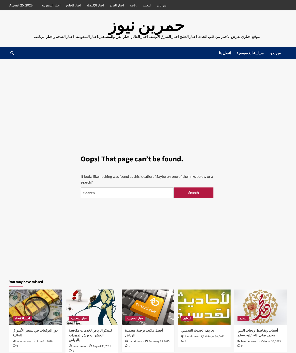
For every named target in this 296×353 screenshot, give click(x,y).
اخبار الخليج (73, 5)
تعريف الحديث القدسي (197, 330)
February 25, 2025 (159, 341)
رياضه (133, 5)
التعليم (147, 5)
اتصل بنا (225, 53)
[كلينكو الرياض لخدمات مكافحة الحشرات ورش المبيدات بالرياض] (91, 307)
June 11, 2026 (44, 341)
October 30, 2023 (215, 336)
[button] (12, 53)
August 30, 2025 (102, 346)
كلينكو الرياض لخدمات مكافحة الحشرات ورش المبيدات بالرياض (90, 335)
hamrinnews (23, 341)
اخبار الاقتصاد (95, 5)
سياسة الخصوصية (250, 53)
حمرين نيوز (147, 25)
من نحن (275, 53)
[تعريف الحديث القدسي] (204, 307)
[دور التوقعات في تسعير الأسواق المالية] (35, 307)
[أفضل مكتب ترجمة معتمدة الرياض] (148, 307)
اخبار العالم (116, 5)
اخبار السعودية (51, 5)
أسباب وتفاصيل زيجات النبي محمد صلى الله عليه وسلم (257, 333)
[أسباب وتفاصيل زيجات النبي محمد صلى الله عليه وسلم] (260, 307)
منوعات (162, 5)
